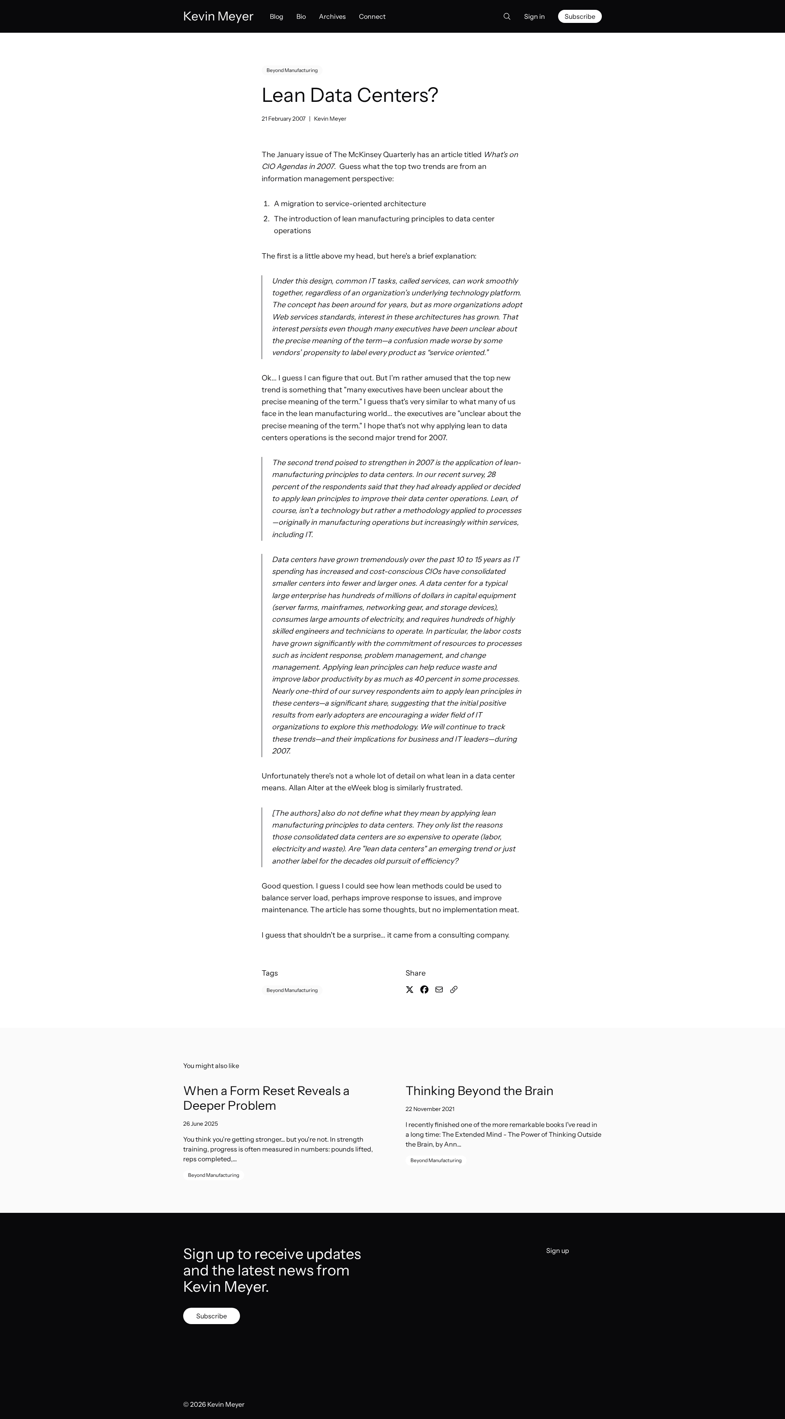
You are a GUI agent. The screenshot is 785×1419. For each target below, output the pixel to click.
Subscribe (580, 16)
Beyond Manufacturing (292, 70)
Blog (276, 16)
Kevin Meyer (330, 118)
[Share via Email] (439, 989)
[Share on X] (410, 989)
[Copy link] (454, 989)
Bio (301, 16)
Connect (372, 16)
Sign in (534, 16)
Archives (332, 16)
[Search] (504, 16)
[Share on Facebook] (424, 989)
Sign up (557, 1250)
